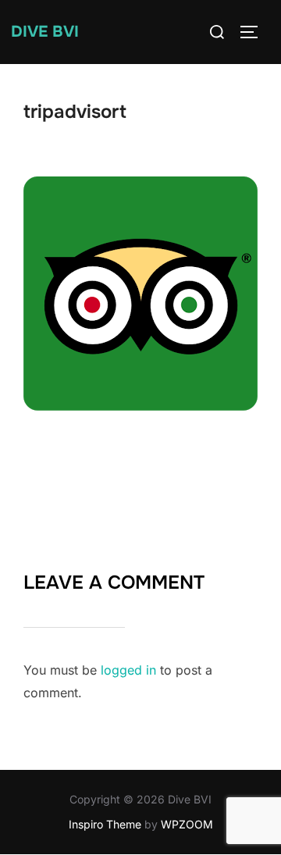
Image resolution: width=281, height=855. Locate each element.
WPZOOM (187, 824)
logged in (128, 670)
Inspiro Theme (105, 824)
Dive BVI (45, 31)
